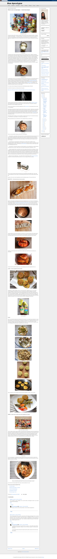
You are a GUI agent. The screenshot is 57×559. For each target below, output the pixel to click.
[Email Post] (21, 494)
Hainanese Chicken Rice (44, 88)
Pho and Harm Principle (44, 69)
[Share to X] (24, 494)
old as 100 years (23, 143)
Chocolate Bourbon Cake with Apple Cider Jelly (44, 79)
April (43, 125)
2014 (43, 94)
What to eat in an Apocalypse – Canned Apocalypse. (45, 105)
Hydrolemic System (34, 102)
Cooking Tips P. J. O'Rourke (45, 73)
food (25, 106)
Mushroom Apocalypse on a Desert (15, 487)
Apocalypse (18, 5)
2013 (43, 95)
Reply (11, 511)
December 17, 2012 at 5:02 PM (16, 514)
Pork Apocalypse (12, 486)
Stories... (38, 5)
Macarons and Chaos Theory (45, 72)
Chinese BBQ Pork (43, 84)
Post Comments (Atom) (25, 551)
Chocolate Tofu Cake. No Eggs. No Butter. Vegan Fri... (45, 112)
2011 (43, 130)
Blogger (43, 557)
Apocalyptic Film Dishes (13, 490)
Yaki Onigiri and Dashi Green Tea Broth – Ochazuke (45, 101)
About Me (13, 5)
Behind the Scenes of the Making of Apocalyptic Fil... (45, 116)
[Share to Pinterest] (26, 494)
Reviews (30, 5)
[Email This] (23, 494)
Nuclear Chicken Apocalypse (45, 99)
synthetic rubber (29, 82)
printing (27, 106)
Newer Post (10, 548)
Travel (34, 5)
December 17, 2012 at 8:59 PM (23, 524)
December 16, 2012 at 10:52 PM (17, 499)
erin (10, 514)
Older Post (37, 548)
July (43, 122)
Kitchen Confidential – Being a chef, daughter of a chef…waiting (45, 67)
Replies (12, 504)
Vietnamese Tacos (43, 81)
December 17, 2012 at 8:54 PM (23, 506)
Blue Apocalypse (14, 3)
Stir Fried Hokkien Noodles (44, 109)
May (43, 124)
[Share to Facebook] (25, 494)
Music (22, 5)
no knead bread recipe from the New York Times (22, 202)
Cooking (26, 5)
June (43, 123)
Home (9, 5)
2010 (43, 131)
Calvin (11, 499)
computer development (33, 80)
